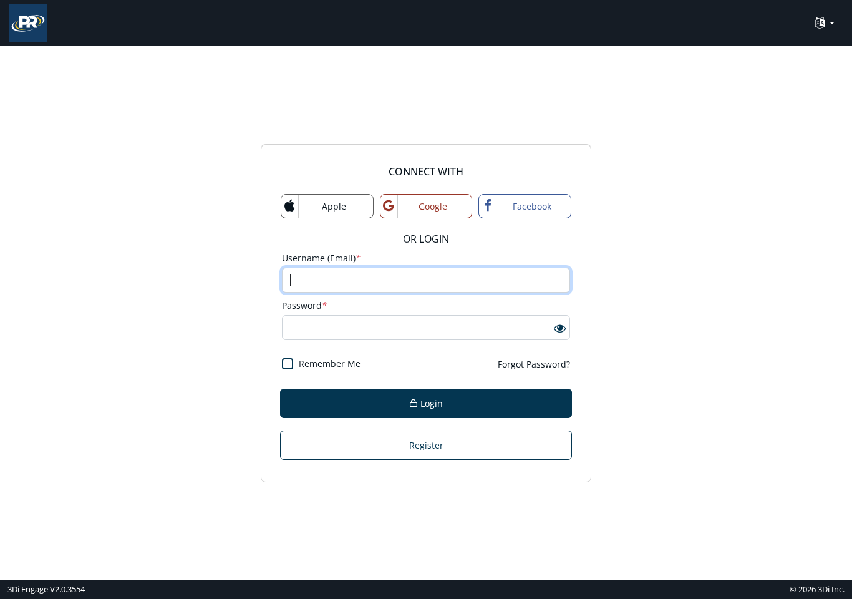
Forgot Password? (534, 364)
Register (426, 445)
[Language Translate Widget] (825, 23)
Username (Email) (321, 258)
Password (304, 305)
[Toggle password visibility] (560, 327)
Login (430, 403)
